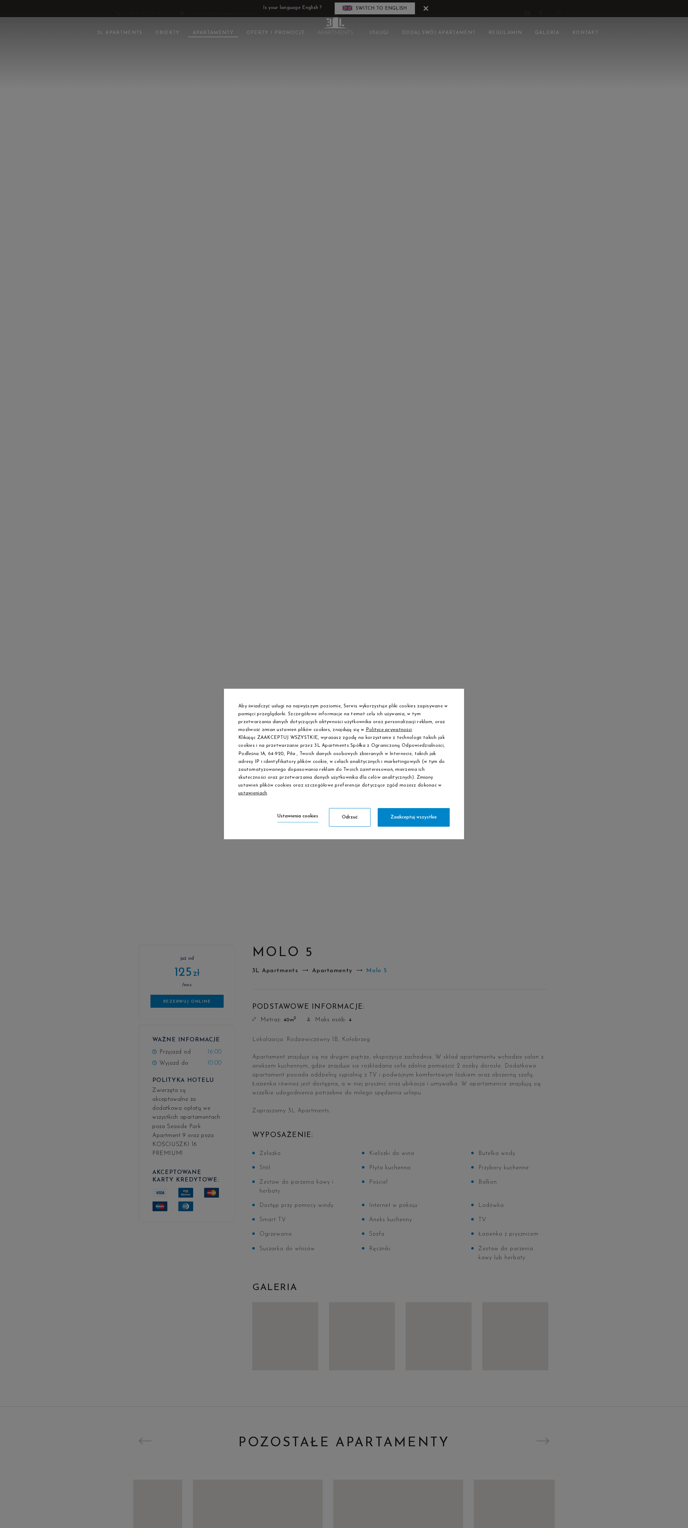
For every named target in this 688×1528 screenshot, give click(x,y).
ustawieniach (252, 793)
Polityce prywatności (389, 729)
